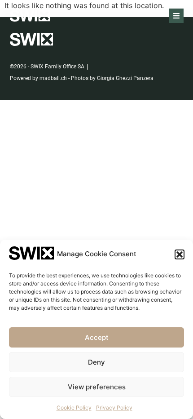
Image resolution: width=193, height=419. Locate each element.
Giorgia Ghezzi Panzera (125, 78)
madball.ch (53, 78)
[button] (179, 254)
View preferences (97, 387)
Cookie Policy (74, 407)
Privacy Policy (114, 407)
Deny (96, 362)
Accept (97, 337)
